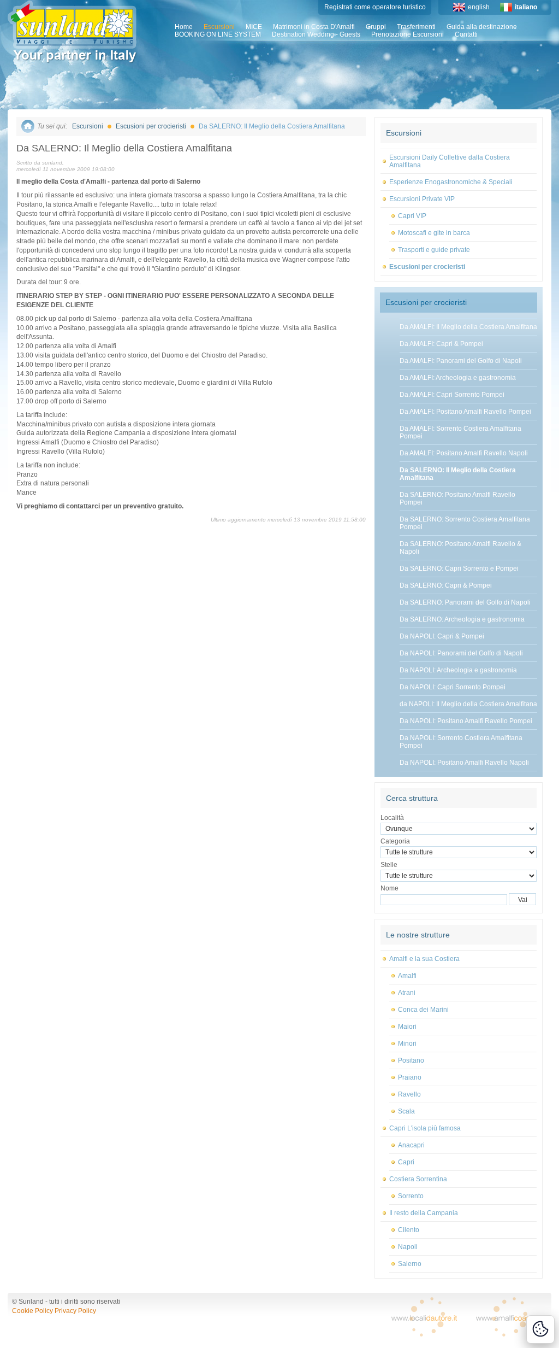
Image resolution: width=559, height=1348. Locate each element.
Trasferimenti (416, 27)
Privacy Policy (75, 1311)
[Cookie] (540, 1329)
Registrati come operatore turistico (375, 7)
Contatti (466, 34)
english (479, 7)
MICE (254, 27)
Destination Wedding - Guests (316, 34)
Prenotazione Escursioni (407, 34)
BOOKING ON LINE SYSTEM (218, 34)
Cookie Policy (32, 1311)
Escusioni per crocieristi (151, 126)
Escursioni (219, 27)
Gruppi (376, 27)
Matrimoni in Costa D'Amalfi (314, 27)
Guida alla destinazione (482, 27)
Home (184, 27)
